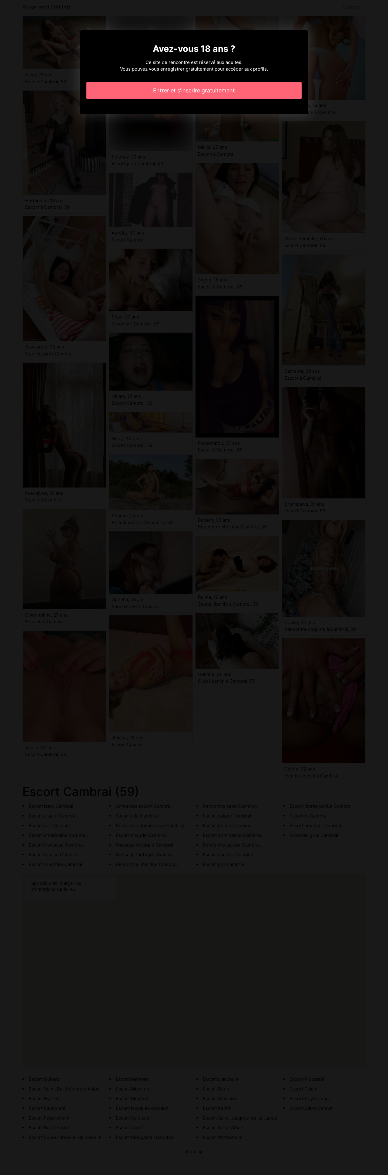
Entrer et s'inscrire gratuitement (194, 90)
